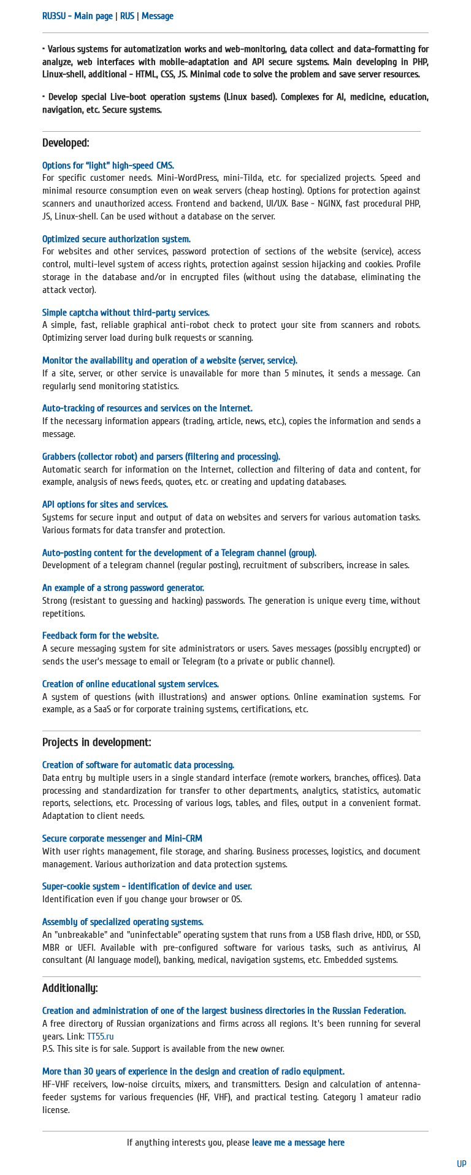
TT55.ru (100, 1036)
